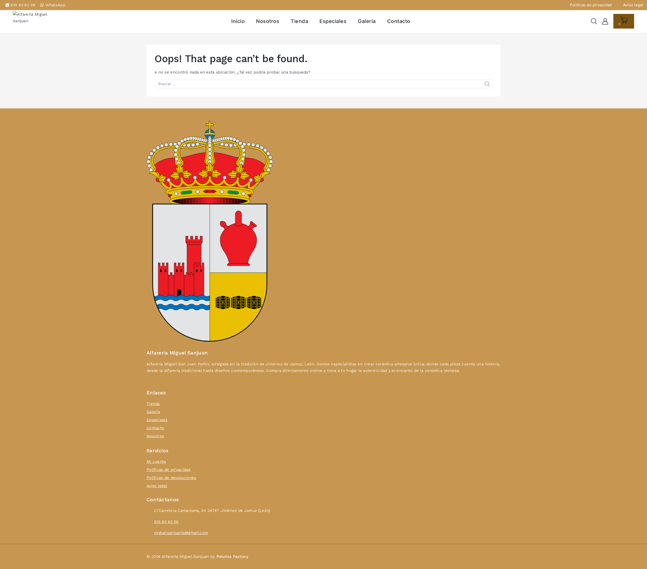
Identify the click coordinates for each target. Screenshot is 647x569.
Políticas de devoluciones (171, 477)
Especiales (332, 21)
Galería (367, 21)
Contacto (398, 21)
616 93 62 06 (166, 521)
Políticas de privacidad (591, 5)
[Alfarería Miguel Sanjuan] (38, 21)
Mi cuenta (156, 461)
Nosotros (267, 21)
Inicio (238, 21)
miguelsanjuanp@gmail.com (181, 532)
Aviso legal (633, 5)
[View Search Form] (594, 21)
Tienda (299, 21)
